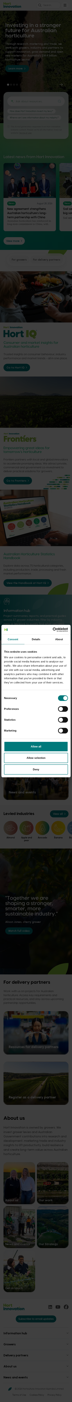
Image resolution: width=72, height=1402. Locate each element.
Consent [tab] (13, 639)
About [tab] (59, 639)
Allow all (36, 746)
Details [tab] (36, 639)
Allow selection (36, 757)
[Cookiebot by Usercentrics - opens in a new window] (52, 629)
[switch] (63, 709)
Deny (36, 769)
